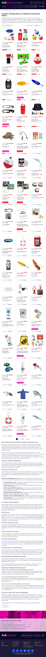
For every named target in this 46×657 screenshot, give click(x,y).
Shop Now (5, 606)
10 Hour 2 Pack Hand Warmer (21, 174)
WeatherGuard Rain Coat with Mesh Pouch (23, 405)
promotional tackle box (9, 585)
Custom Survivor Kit (10, 517)
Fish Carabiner (6, 224)
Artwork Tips (15, 645)
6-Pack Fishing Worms (37, 197)
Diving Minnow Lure (37, 404)
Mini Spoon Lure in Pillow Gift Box (21, 300)
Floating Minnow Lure (37, 429)
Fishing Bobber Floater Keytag (35, 70)
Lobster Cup (35, 300)
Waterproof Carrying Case (6, 70)
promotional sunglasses (26, 454)
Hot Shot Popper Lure (37, 378)
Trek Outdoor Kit (36, 351)
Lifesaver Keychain (22, 251)
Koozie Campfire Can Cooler (36, 252)
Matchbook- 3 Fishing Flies (6, 352)
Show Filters (8, 25)
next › (23, 439)
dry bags (4, 455)
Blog (2, 643)
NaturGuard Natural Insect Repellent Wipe (23, 225)
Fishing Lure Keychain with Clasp (37, 174)
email (24, 626)
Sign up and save (28, 635)
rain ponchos (36, 454)
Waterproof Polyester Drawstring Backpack (22, 352)
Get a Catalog (15, 643)
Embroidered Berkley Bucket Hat (37, 120)
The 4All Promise (26, 645)
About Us (36, 643)
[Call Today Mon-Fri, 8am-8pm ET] (31, 2)
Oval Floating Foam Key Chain (6, 46)
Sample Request (16, 642)
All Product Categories (39, 645)
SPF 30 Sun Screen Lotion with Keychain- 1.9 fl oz (23, 430)
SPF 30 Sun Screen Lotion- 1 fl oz (22, 378)
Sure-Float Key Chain (22, 94)
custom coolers (39, 551)
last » (27, 439)
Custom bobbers (8, 572)
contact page (9, 628)
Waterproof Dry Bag (7, 94)
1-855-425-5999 (19, 626)
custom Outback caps (9, 542)
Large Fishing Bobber (7, 173)
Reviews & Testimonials (28, 646)
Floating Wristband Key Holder (7, 252)
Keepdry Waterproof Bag (21, 120)
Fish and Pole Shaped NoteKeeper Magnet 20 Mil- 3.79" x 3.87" (23, 147)
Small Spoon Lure (21, 275)
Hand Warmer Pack (37, 146)
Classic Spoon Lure (37, 94)
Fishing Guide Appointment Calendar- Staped (20, 198)
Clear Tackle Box (6, 300)
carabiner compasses (20, 516)
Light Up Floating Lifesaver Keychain (7, 430)
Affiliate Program (37, 642)
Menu (40, 6)
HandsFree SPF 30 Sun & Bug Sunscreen (8, 325)
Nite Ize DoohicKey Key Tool (7, 120)
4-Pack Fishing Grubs (37, 224)
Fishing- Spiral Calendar (6, 198)
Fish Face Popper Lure (8, 404)
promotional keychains (10, 527)
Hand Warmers (21, 324)
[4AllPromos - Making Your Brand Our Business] (9, 2)
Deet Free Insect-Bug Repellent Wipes (22, 70)
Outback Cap (5, 146)
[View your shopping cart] (43, 2)
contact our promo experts (37, 588)
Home (3, 642)
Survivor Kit (35, 275)
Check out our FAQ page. (7, 623)
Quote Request (5, 645)
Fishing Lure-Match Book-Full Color (37, 325)
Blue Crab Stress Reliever (6, 378)
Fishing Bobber (35, 45)
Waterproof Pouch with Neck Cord (21, 46)
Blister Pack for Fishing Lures (6, 276)
